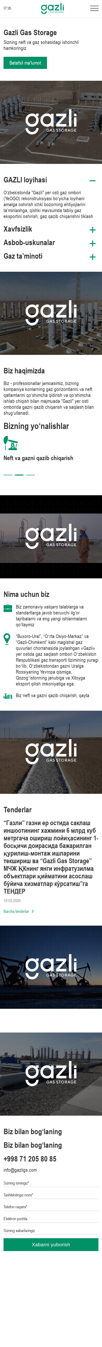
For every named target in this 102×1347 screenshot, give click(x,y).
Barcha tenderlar (16, 911)
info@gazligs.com (20, 1170)
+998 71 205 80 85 (30, 1159)
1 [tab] (8, 475)
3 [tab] (30, 475)
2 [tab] (19, 475)
